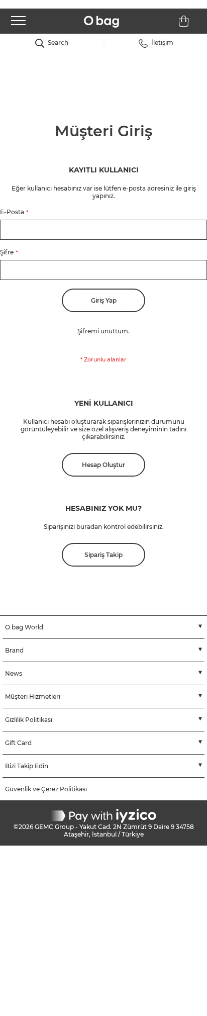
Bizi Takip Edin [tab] (26, 766)
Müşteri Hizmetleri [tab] (32, 696)
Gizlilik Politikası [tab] (28, 719)
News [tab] (13, 673)
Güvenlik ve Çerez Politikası (46, 789)
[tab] (52, 43)
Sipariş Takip (103, 555)
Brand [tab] (14, 650)
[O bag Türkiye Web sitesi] (102, 22)
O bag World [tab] (24, 627)
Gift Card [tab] (18, 743)
